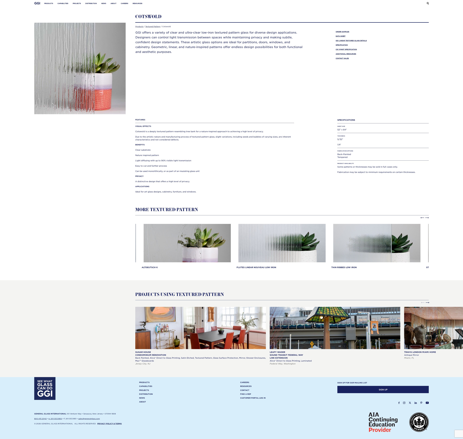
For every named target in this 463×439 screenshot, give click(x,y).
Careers (124, 3)
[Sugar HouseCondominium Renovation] (200, 336)
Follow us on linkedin (416, 403)
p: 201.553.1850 (55, 419)
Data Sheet (340, 36)
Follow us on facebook (399, 403)
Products (48, 3)
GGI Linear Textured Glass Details (351, 41)
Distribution (91, 3)
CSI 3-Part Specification (346, 49)
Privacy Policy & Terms (109, 424)
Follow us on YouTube (427, 403)
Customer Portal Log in (253, 398)
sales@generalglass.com (89, 419)
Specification (342, 45)
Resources (137, 3)
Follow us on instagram (404, 403)
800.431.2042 (40, 419)
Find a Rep (245, 394)
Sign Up (383, 389)
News (103, 3)
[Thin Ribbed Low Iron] (376, 245)
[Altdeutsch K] (187, 245)
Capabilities (63, 3)
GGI (37, 3)
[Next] (427, 217)
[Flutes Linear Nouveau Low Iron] (282, 245)
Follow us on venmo (421, 403)
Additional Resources (346, 54)
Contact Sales (342, 58)
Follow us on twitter (410, 403)
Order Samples (342, 32)
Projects (77, 3)
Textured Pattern (152, 26)
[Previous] (422, 217)
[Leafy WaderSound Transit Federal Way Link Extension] (335, 336)
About (113, 3)
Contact (244, 390)
